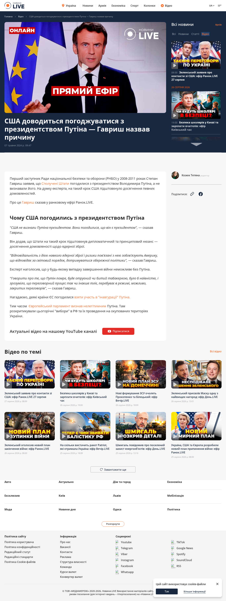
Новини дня (67, 509)
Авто (7, 482)
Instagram (127, 560)
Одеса (117, 509)
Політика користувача (19, 542)
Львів (117, 495)
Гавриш (28, 202)
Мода (8, 509)
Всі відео (216, 351)
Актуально (66, 482)
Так (167, 591)
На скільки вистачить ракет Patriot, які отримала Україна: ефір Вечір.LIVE (85, 447)
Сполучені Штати (55, 183)
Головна (8, 16)
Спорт (134, 5)
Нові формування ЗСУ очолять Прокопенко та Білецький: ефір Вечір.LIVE (136, 397)
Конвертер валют (71, 577)
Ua (210, 5)
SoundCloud (184, 560)
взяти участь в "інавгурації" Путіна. (102, 297)
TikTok (181, 542)
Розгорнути (113, 523)
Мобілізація (175, 495)
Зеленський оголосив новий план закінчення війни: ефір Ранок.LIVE (27, 447)
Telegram (127, 548)
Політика (173, 509)
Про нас (65, 542)
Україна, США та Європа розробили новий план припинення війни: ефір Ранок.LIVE (195, 448)
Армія (102, 5)
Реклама (65, 557)
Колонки (149, 5)
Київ (62, 495)
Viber (124, 554)
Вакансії (65, 547)
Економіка (118, 5)
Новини (88, 5)
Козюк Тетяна (191, 175)
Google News (185, 548)
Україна (71, 5)
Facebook (127, 566)
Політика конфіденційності (22, 547)
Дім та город (122, 482)
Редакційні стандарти (18, 557)
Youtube (126, 542)
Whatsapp (127, 572)
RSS (179, 566)
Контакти (66, 552)
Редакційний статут (17, 552)
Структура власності (73, 562)
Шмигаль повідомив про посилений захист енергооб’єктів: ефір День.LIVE (140, 447)
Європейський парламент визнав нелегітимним (67, 306)
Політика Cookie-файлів (19, 562)
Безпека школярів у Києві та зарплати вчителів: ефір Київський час (194, 126)
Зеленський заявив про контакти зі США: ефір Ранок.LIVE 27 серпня (194, 76)
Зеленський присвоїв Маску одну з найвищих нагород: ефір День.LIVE (194, 395)
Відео (168, 5)
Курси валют (68, 572)
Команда (66, 567)
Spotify (181, 554)
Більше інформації (195, 591)
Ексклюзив (12, 495)
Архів (218, 24)
